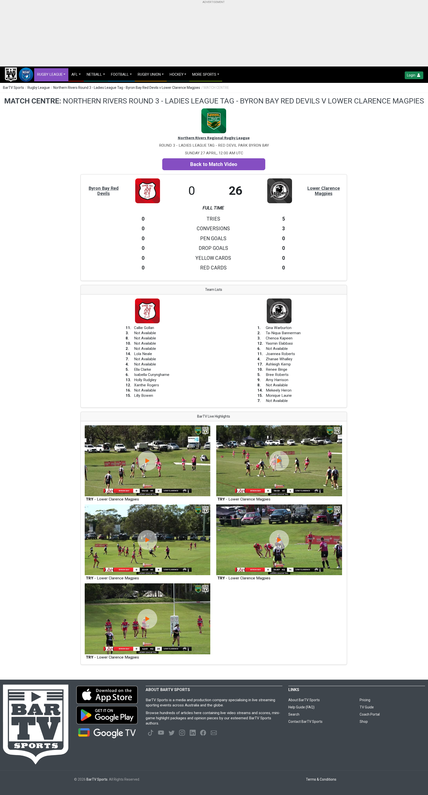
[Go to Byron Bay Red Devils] (147, 181)
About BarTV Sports (304, 700)
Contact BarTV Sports (305, 722)
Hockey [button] (177, 74)
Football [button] (120, 74)
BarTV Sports (13, 88)
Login (411, 75)
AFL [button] (74, 74)
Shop (364, 722)
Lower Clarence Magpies (323, 191)
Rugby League (38, 88)
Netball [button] (94, 74)
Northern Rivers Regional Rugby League (214, 137)
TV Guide (367, 707)
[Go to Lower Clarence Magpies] (279, 181)
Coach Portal (370, 714)
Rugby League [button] (50, 74)
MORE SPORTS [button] (204, 74)
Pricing (365, 700)
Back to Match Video (213, 164)
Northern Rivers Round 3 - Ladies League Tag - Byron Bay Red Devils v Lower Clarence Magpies (126, 88)
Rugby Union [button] (149, 74)
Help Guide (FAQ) (301, 707)
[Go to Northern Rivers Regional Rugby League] (213, 111)
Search (293, 714)
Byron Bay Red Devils (104, 191)
